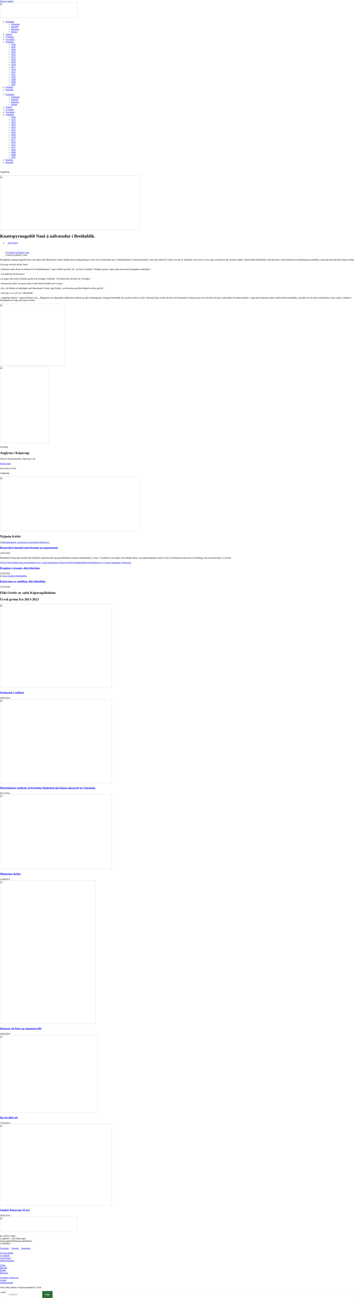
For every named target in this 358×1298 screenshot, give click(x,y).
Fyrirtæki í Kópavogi (9, 1277)
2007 (13, 84)
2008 (13, 82)
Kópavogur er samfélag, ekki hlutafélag (22, 581)
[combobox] (23, 1294)
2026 (13, 44)
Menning (15, 29)
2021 (13, 57)
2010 (13, 77)
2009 (13, 79)
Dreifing (9, 87)
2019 (13, 62)
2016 (13, 69)
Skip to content (6, 1)
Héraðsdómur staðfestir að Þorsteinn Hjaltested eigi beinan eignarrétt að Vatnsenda (47, 787)
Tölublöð (10, 42)
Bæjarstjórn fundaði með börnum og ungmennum (29, 547)
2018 (13, 64)
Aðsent (9, 34)
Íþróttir (14, 32)
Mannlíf (14, 27)
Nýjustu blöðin (6, 1253)
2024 (13, 49)
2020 (13, 59)
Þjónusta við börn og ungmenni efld (20, 1028)
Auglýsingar (5, 1258)
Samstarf (9, 90)
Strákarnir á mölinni (12, 692)
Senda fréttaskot (7, 1260)
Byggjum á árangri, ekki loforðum (20, 568)
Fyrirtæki (10, 37)
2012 (13, 72)
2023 (13, 52)
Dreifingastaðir (6, 1283)
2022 (13, 54)
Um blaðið (5, 1255)
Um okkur (10, 39)
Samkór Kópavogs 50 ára (15, 1210)
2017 (13, 67)
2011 (13, 74)
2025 (13, 47)
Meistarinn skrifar (10, 873)
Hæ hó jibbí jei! (9, 1117)
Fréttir (2, 1265)
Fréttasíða (10, 22)
